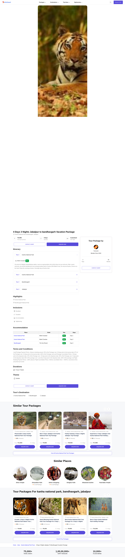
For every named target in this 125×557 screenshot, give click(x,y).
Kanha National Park (19, 335)
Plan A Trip (118, 2)
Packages (41, 2)
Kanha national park (20, 234)
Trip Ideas (65, 2)
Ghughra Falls (71, 482)
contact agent (29, 244)
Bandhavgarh (29, 234)
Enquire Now (24, 446)
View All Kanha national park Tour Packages (62, 453)
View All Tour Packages (62, 539)
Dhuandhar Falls (37, 482)
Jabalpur (36, 234)
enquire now (62, 244)
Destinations (53, 2)
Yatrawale (96, 251)
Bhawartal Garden (87, 482)
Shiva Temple (20, 482)
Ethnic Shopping (54, 482)
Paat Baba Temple (104, 482)
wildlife (18, 378)
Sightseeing (77, 2)
